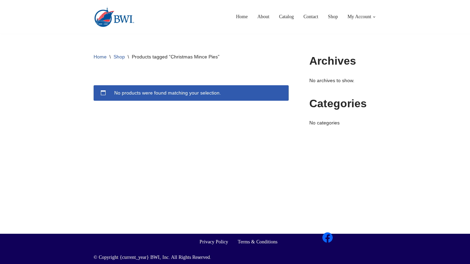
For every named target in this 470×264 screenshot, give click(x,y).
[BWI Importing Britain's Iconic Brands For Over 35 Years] (114, 17)
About (263, 16)
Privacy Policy (214, 241)
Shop (333, 16)
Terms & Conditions (257, 241)
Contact (310, 16)
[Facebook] (327, 237)
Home (242, 16)
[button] (374, 17)
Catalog (286, 16)
